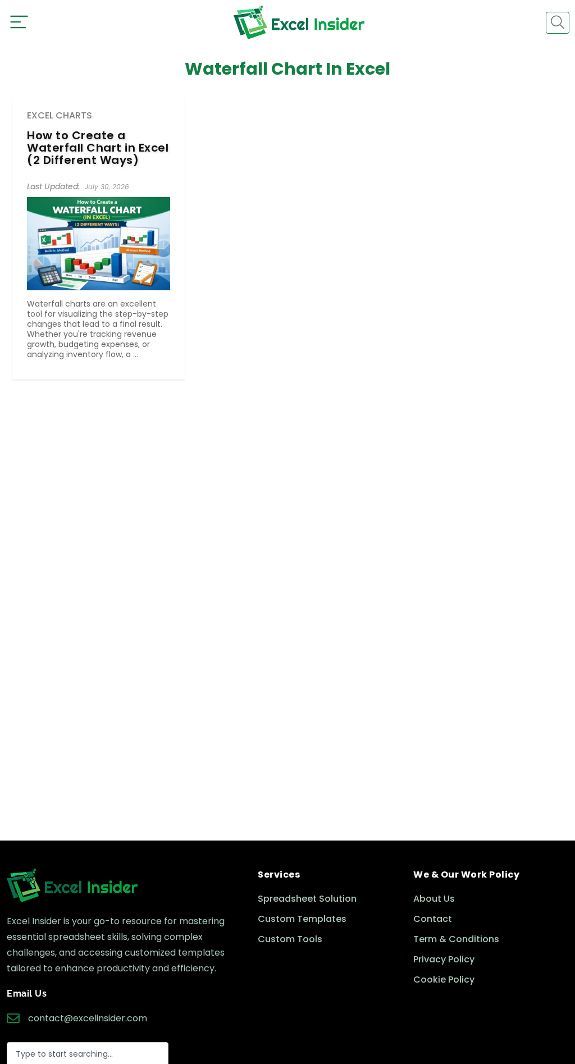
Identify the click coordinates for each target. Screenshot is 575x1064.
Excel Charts (59, 115)
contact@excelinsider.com (87, 1018)
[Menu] (19, 23)
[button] (557, 23)
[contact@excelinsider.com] (13, 1018)
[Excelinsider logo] (299, 22)
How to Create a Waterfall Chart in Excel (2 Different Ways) (97, 147)
